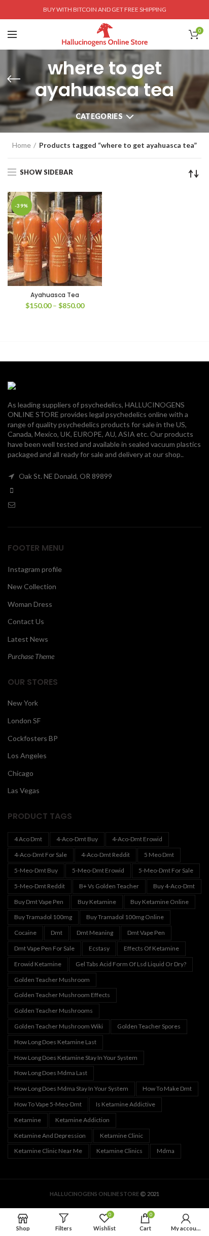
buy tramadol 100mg (43, 917)
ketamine (27, 1120)
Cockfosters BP (33, 738)
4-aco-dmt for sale (40, 854)
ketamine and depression (50, 1135)
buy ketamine (97, 901)
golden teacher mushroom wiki (58, 1026)
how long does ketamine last (55, 1042)
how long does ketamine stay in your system (75, 1057)
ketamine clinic (121, 1135)
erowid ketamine (37, 964)
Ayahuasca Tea (54, 295)
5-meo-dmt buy (36, 870)
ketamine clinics (119, 1151)
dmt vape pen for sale (44, 948)
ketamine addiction (82, 1120)
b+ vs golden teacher (109, 886)
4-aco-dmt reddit (105, 854)
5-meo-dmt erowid (98, 870)
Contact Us (26, 621)
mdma (166, 1151)
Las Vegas (24, 790)
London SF (24, 720)
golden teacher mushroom (52, 979)
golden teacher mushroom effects (62, 995)
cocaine (25, 932)
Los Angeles (27, 755)
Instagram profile (35, 569)
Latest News (28, 639)
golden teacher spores (149, 1026)
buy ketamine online (159, 901)
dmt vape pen (146, 932)
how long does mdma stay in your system (71, 1088)
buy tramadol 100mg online (125, 917)
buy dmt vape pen (38, 901)
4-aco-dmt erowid (137, 839)
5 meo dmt (159, 854)
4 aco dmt (28, 839)
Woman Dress (30, 604)
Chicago (20, 773)
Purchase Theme (31, 656)
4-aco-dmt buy (77, 839)
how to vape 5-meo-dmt (48, 1104)
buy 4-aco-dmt (174, 886)
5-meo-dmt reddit (39, 886)
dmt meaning (95, 932)
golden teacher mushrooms (53, 1010)
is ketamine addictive (125, 1104)
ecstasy (99, 948)
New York (23, 702)
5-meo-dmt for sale (165, 870)
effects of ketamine (151, 948)
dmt (56, 932)
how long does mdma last (50, 1073)
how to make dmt (167, 1088)
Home (21, 145)
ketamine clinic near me (48, 1151)
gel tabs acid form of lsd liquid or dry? (131, 964)
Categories (99, 116)
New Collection (32, 586)
